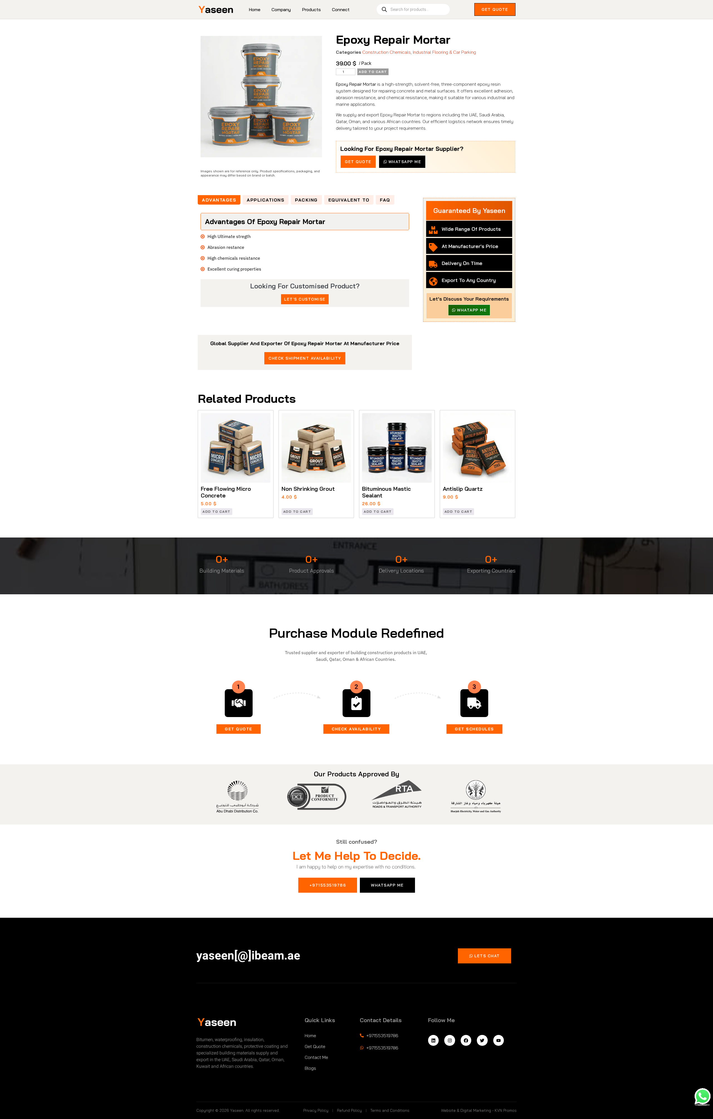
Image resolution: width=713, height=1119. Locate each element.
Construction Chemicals (386, 52)
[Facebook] (466, 1040)
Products (311, 9)
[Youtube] (498, 1040)
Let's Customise (305, 299)
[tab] (219, 200)
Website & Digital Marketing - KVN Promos (479, 1110)
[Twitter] (482, 1040)
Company (281, 9)
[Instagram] (449, 1040)
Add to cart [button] (216, 511)
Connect (341, 9)
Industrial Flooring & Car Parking (444, 52)
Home (254, 9)
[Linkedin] (433, 1040)
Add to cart (373, 72)
